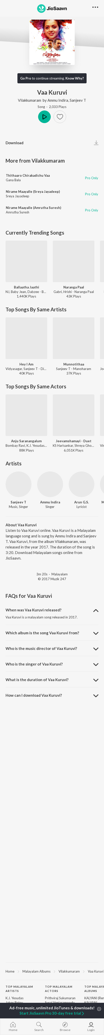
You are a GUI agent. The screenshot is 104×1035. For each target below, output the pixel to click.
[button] (60, 116)
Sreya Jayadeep (17, 196)
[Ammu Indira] (50, 484)
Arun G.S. (81, 502)
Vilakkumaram (29, 100)
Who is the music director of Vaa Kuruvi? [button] (41, 648)
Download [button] (14, 142)
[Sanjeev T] (19, 484)
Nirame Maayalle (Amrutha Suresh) (33, 208)
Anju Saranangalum (26, 441)
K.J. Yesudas (14, 998)
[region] (52, 971)
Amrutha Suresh (17, 212)
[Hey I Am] (26, 338)
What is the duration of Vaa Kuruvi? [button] (37, 679)
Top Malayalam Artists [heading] (19, 988)
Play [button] (44, 116)
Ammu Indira (57, 100)
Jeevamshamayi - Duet (73, 441)
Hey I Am (26, 364)
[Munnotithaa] (73, 338)
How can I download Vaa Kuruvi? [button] (34, 695)
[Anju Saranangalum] (26, 415)
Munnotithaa (73, 364)
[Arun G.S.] (82, 484)
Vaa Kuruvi (95, 971)
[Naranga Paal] (73, 261)
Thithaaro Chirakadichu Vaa (28, 175)
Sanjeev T (78, 100)
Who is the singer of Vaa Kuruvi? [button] (34, 664)
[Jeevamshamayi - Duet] (73, 415)
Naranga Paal (73, 287)
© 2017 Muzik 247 (52, 579)
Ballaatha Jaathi (26, 287)
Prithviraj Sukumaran (60, 998)
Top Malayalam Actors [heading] (58, 988)
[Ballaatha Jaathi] (26, 261)
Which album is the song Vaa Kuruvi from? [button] (42, 633)
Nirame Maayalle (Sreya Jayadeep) (33, 192)
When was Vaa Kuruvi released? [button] (33, 610)
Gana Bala (13, 180)
